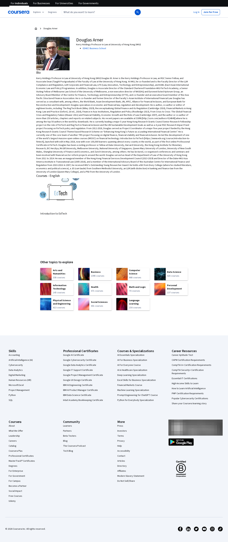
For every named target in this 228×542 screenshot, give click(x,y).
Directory (122, 466)
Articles (121, 461)
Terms (120, 436)
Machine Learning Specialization (133, 390)
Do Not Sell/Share (126, 481)
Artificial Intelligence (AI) (21, 360)
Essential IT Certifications (184, 378)
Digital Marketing (17, 375)
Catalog (12, 446)
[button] (52, 12)
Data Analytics (16, 370)
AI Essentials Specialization (130, 355)
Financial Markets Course (129, 385)
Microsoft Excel (16, 385)
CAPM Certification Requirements (188, 360)
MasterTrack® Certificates (22, 461)
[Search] (138, 12)
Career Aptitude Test (182, 355)
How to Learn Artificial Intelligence (189, 388)
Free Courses (15, 496)
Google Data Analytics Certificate (79, 365)
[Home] (36, 29)
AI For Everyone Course (129, 365)
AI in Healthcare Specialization (132, 370)
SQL (11, 400)
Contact (121, 456)
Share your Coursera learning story (189, 403)
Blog (65, 441)
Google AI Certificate (73, 355)
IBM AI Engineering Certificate (77, 385)
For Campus (15, 481)
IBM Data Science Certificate (77, 395)
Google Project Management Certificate (83, 375)
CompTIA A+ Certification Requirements (191, 365)
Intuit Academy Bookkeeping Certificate (83, 400)
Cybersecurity (16, 365)
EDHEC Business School (94, 48)
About (12, 426)
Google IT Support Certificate (78, 370)
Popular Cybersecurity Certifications (190, 398)
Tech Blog (68, 451)
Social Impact (15, 491)
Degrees (13, 466)
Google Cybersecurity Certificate (79, 360)
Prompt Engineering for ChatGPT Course (137, 395)
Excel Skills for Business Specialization (136, 380)
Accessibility (123, 451)
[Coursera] (18, 12)
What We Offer (16, 431)
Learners (67, 426)
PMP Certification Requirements (188, 393)
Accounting (14, 355)
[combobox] (94, 12)
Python (12, 395)
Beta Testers (69, 436)
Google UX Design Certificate (77, 380)
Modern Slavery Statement (130, 476)
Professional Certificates (21, 456)
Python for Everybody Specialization (135, 400)
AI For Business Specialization (132, 360)
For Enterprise (16, 471)
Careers (13, 441)
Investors (122, 431)
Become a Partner (18, 486)
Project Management (19, 390)
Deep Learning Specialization (131, 375)
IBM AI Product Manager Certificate (80, 390)
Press (120, 426)
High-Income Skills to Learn (185, 383)
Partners (67, 431)
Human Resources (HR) (20, 380)
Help (119, 446)
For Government (17, 476)
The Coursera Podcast (74, 446)
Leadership (14, 436)
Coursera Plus (16, 451)
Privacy (121, 441)
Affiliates (121, 471)
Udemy (12, 501)
